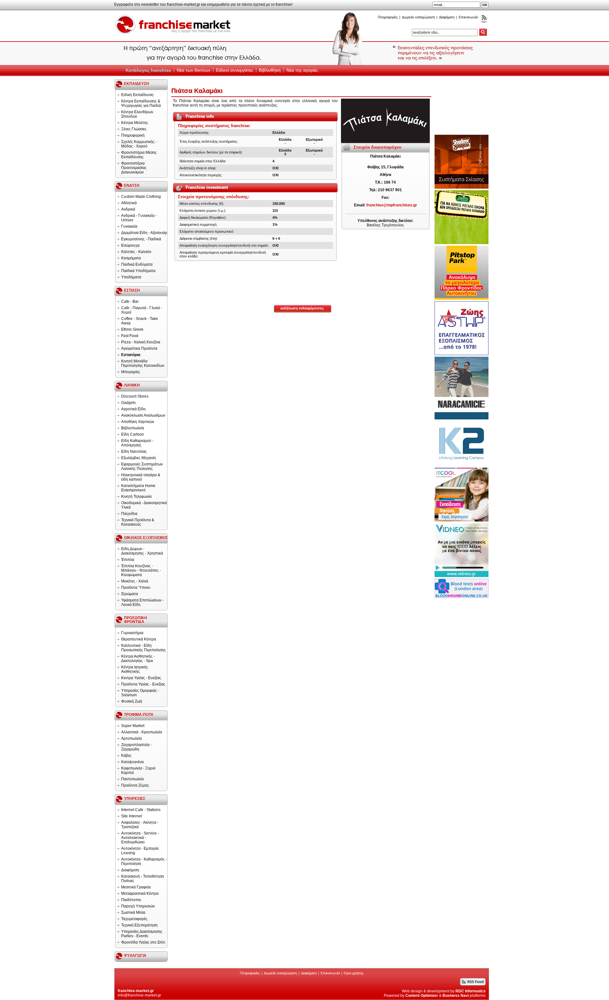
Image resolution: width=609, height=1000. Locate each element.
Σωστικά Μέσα (133, 912)
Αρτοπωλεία (131, 738)
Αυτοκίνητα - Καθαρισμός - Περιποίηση (144, 861)
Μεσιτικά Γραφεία (136, 887)
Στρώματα (129, 594)
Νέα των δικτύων (193, 70)
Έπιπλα (127, 559)
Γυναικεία (129, 226)
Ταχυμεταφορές (134, 919)
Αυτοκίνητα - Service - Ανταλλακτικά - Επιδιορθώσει (140, 837)
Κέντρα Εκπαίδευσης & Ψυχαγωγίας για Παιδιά (141, 103)
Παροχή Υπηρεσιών (138, 906)
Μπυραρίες (130, 372)
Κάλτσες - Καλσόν (136, 252)
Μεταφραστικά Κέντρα (140, 893)
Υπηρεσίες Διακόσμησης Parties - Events (141, 933)
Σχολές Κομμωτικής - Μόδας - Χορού (139, 144)
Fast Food (129, 336)
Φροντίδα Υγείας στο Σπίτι (143, 942)
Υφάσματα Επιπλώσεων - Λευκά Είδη (142, 602)
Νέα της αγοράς (302, 70)
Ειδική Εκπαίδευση (137, 95)
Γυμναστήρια (132, 633)
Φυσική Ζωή (131, 701)
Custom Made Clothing (141, 196)
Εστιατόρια (130, 355)
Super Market (132, 726)
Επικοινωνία (468, 17)
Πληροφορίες (388, 17)
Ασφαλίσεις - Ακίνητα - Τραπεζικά (140, 824)
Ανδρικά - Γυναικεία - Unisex (139, 217)
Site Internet (131, 816)
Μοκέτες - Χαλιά (134, 581)
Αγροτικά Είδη (133, 409)
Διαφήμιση (447, 17)
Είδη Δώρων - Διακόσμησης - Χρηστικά (142, 551)
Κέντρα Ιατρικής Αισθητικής (134, 669)
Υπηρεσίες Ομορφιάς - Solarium (140, 692)
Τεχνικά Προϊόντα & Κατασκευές (137, 522)
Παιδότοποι (131, 900)
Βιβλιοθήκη (270, 70)
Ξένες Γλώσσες (134, 129)
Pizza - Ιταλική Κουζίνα (140, 342)
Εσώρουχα (130, 245)
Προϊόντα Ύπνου (135, 587)
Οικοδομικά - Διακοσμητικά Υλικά (144, 505)
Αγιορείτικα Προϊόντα (139, 348)
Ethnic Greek (132, 329)
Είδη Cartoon (132, 434)
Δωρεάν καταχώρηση (418, 17)
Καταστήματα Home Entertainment (138, 488)
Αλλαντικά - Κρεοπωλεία (141, 732)
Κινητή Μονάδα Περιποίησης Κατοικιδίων (142, 363)
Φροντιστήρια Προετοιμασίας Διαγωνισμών (134, 167)
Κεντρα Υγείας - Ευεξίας (141, 678)
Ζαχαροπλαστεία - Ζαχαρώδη (136, 747)
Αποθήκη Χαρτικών (137, 421)
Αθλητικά (129, 203)
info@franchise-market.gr (139, 995)
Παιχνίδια (129, 513)
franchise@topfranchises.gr (391, 205)
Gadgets (128, 402)
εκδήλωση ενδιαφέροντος (302, 308)
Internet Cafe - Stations (140, 810)
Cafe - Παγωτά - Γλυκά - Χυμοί (141, 310)
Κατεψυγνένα (132, 762)
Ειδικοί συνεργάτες (234, 70)
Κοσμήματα (131, 258)
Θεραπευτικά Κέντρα (138, 639)
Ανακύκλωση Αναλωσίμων (143, 415)
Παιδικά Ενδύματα (137, 264)
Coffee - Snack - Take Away (139, 320)
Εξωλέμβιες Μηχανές (138, 458)
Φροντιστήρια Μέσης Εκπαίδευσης (139, 154)
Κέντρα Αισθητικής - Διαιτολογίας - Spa (138, 658)
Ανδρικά (128, 209)
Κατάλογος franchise (148, 70)
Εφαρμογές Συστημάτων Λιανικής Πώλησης (142, 466)
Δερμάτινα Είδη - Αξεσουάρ (144, 233)
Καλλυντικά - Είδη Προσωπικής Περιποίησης (143, 647)
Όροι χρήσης (353, 973)
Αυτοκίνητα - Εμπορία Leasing (140, 850)
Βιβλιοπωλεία (132, 428)
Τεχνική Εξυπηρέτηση (139, 925)
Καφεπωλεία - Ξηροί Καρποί (138, 770)
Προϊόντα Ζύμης (135, 785)
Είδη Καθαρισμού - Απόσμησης (137, 442)
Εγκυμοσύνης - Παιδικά (141, 239)
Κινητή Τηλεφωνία (136, 496)
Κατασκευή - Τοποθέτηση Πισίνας (142, 878)
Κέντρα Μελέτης (134, 122)
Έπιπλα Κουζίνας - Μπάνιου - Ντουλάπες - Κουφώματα (141, 570)
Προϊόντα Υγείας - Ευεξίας (143, 684)
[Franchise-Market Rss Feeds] (484, 22)
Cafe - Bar (130, 301)
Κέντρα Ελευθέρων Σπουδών (137, 114)
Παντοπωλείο (132, 779)
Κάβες (126, 755)
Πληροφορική (133, 135)
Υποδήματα (131, 277)
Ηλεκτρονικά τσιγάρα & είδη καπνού (140, 477)
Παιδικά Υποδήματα (138, 271)
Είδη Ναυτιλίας (134, 451)
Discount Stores (134, 396)
